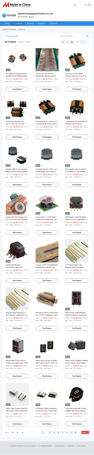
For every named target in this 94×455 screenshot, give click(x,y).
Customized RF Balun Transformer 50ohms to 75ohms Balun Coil (14, 267)
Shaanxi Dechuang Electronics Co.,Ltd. (35, 13)
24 (12, 432)
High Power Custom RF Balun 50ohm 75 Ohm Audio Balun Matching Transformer (75, 219)
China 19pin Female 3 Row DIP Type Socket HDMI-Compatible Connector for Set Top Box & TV (17, 410)
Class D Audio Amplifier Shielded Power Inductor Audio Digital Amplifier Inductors (76, 362)
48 (22, 432)
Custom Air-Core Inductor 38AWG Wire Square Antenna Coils (46, 75)
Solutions (41, 23)
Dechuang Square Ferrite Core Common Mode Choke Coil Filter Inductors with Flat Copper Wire (47, 123)
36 (17, 432)
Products (19, 23)
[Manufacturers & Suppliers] (16, 4)
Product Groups (12, 36)
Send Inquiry (17, 89)
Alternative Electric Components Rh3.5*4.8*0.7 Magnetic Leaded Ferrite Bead (47, 315)
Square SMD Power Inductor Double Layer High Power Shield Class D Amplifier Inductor (17, 362)
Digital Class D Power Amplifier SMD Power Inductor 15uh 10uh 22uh (47, 362)
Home (7, 23)
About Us (30, 23)
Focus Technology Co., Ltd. (32, 446)
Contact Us (53, 23)
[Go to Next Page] (87, 42)
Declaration (70, 446)
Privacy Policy (81, 446)
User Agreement (60, 446)
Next (84, 432)
